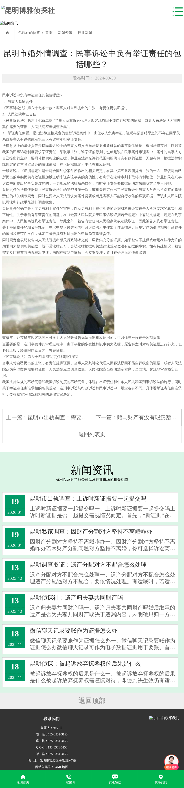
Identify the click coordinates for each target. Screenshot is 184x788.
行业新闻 (85, 33)
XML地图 (61, 767)
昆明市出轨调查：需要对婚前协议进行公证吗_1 (84, 417)
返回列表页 (92, 434)
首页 (49, 33)
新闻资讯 (65, 33)
